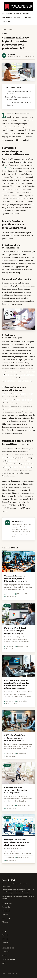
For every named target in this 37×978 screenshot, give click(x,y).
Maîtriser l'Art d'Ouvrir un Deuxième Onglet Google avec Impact (15, 630)
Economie (27, 17)
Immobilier (7, 17)
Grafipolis (8, 168)
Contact (5, 955)
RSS (3, 963)
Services (6, 21)
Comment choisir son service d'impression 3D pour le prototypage (15, 578)
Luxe (4, 931)
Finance (17, 13)
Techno (17, 17)
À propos (5, 952)
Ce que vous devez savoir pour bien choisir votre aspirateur (15, 790)
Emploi (26, 13)
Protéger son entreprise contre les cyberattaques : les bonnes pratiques (16, 842)
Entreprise (7, 13)
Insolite (5, 939)
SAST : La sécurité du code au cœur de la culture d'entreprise (14, 738)
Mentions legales (8, 959)
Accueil (4, 29)
